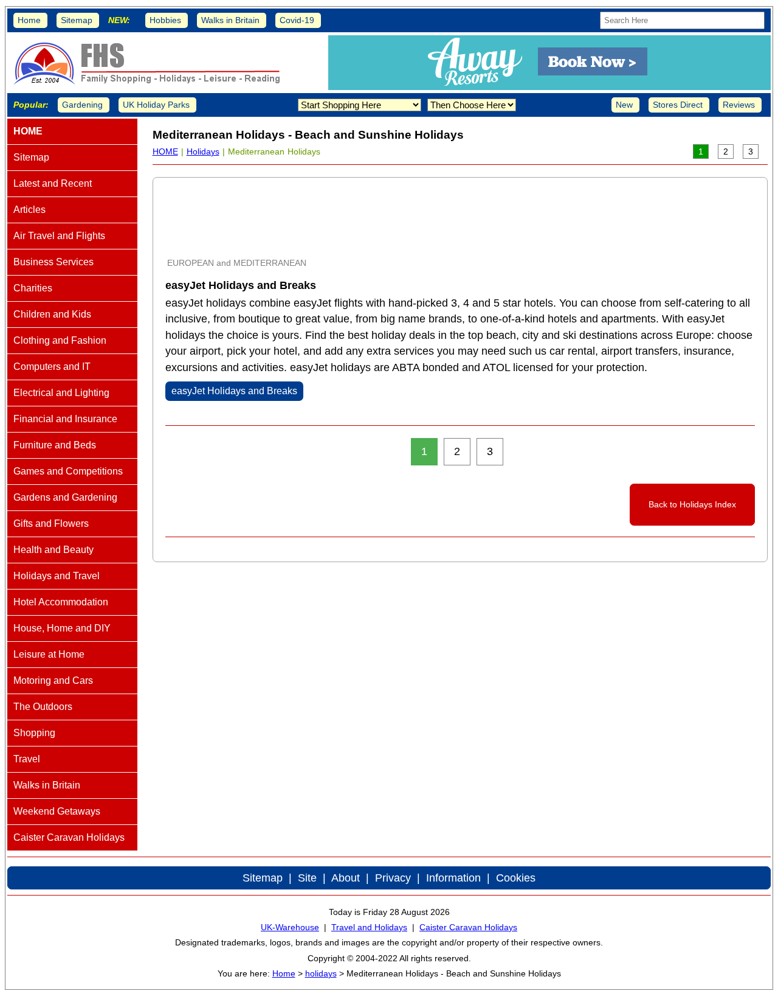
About (345, 878)
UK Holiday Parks (156, 105)
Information (453, 878)
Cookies (515, 878)
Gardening (82, 105)
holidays (321, 973)
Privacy (393, 878)
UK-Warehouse (290, 927)
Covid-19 (297, 20)
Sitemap (76, 20)
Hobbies (165, 20)
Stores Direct (678, 105)
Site (307, 878)
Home (29, 20)
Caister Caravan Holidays (468, 927)
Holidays (203, 151)
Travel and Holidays (369, 927)
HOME (165, 151)
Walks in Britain (230, 20)
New (624, 105)
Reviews (739, 105)
